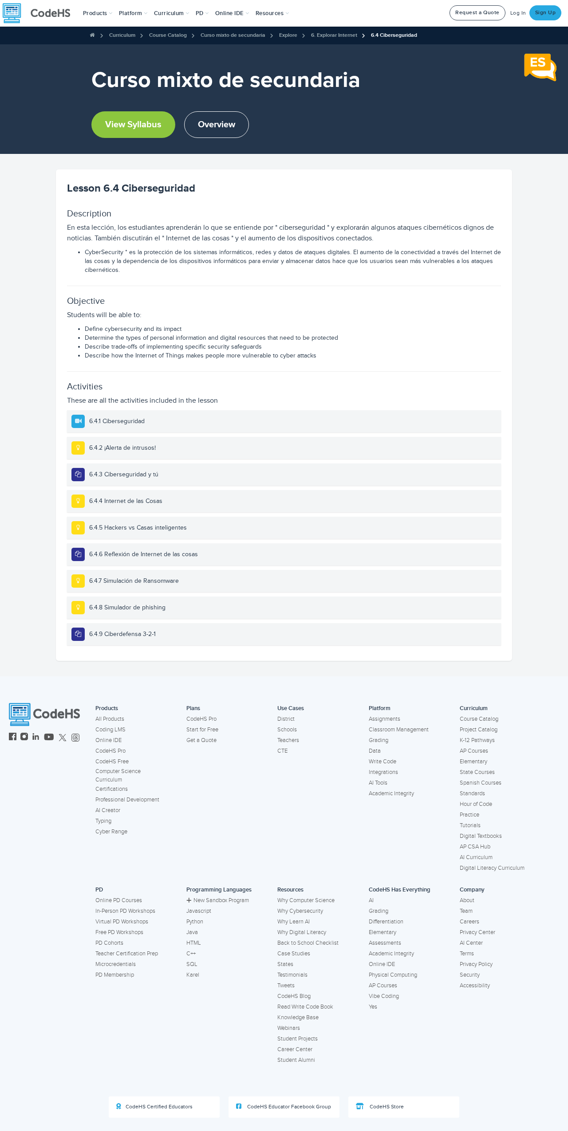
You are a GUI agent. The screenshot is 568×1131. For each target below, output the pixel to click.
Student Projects (297, 1038)
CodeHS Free (112, 761)
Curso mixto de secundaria (233, 35)
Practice (469, 814)
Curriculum (122, 35)
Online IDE (108, 740)
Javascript (198, 911)
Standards (472, 793)
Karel (192, 974)
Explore (288, 35)
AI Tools (378, 782)
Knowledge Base (298, 1017)
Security (470, 974)
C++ (191, 953)
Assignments (384, 719)
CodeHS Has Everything (399, 890)
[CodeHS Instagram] (24, 738)
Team (466, 911)
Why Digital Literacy (301, 932)
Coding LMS (110, 729)
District (286, 719)
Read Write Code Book (305, 1006)
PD (99, 890)
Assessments (385, 942)
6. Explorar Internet (334, 35)
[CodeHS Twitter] (62, 738)
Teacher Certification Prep (126, 953)
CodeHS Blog (294, 996)
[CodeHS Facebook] (12, 738)
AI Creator (107, 810)
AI (371, 900)
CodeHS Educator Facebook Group (288, 1107)
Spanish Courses (480, 782)
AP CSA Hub (475, 846)
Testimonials (292, 974)
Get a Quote (201, 740)
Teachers (288, 740)
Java (192, 932)
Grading (378, 740)
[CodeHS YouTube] (49, 738)
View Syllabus (133, 124)
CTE (282, 750)
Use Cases (290, 708)
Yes (373, 1006)
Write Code (382, 761)
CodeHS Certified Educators (159, 1107)
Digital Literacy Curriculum (492, 868)
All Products (109, 719)
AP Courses (474, 750)
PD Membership (114, 974)
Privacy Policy (476, 964)
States (285, 964)
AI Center (471, 942)
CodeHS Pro (110, 750)
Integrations (383, 772)
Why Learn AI (293, 921)
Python (194, 921)
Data (375, 750)
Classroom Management (399, 729)
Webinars (288, 1028)
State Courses (477, 772)
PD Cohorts (109, 942)
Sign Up (545, 12)
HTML (193, 942)
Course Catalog (168, 35)
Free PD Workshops (119, 932)
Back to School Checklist (308, 942)
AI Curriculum (476, 857)
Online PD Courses (118, 900)
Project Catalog (478, 729)
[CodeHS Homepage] (40, 13)
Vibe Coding (384, 996)
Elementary (473, 761)
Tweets (286, 985)
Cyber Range (111, 831)
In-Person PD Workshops (125, 911)
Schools (287, 729)
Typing (103, 821)
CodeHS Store (386, 1107)
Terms (467, 953)
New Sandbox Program (221, 900)
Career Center (294, 1049)
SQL (191, 964)
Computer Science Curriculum (118, 775)
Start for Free (202, 729)
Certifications (111, 789)
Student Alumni (296, 1060)
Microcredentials (115, 964)
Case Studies (293, 953)
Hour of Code (476, 804)
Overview (216, 124)
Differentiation (386, 921)
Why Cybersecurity (300, 911)
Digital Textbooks (481, 836)
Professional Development (127, 799)
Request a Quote (477, 12)
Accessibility (475, 985)
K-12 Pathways (477, 740)
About (467, 900)
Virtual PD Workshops (121, 921)
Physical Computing (393, 974)
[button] (98, 13)
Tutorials (470, 825)
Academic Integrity (391, 793)
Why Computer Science (306, 900)
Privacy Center (477, 932)
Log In (518, 13)
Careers (469, 921)
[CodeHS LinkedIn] (35, 738)
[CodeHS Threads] (75, 738)
